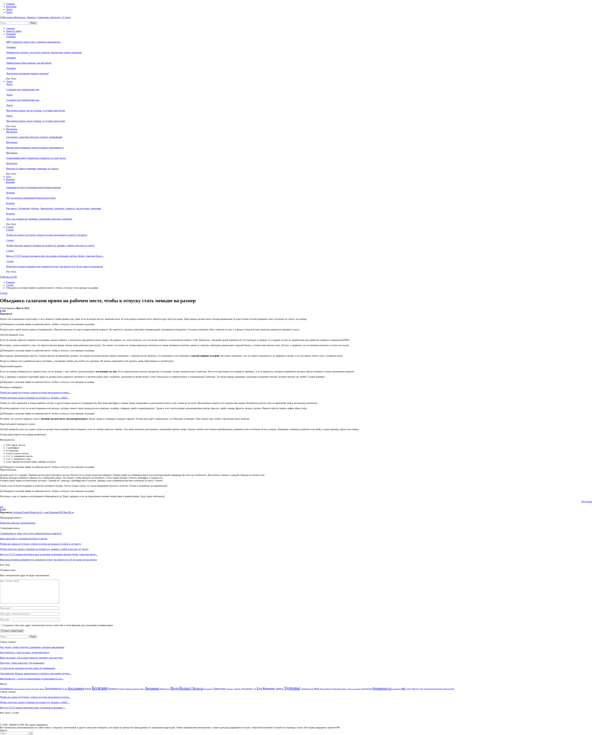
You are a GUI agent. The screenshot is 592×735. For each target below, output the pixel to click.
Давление (229, 689)
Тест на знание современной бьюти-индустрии (31, 198)
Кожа (316, 688)
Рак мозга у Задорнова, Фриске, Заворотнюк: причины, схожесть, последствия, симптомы (53, 208)
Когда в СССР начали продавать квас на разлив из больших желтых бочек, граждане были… (55, 256)
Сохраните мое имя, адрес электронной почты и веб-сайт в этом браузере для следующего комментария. (58, 625)
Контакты (11, 6)
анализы (357, 689)
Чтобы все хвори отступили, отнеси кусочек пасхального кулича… (35, 392)
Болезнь (112, 688)
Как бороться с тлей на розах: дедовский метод (24, 652)
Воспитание (208, 689)
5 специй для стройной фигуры (22, 89)
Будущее (121, 689)
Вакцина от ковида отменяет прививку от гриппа (32, 168)
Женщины (268, 688)
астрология (366, 688)
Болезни (10, 179)
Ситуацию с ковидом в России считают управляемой (34, 137)
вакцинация (396, 689)
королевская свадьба (433, 689)
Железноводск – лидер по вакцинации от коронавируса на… (32, 678)
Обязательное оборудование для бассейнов (28, 63)
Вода (175, 688)
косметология (448, 689)
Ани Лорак (35, 689)
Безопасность (53, 688)
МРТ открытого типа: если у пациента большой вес (33, 42)
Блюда (88, 688)
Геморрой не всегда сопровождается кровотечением (33, 187)
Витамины (152, 688)
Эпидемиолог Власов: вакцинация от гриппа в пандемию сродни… (36, 673)
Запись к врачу (14, 31)
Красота (328, 689)
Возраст (185, 688)
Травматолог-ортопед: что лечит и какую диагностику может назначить (44, 52)
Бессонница (76, 688)
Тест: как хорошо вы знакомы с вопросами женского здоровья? (39, 219)
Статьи (10, 227)
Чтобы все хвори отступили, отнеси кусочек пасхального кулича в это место (46, 235)
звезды (415, 688)
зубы (421, 689)
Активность (6, 688)
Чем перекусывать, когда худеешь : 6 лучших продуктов (35, 110)
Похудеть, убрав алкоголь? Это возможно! (22, 663)
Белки (64, 689)
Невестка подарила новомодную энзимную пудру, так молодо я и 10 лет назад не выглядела (54, 266)
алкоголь (350, 689)
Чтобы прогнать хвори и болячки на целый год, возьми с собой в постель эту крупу (50, 245)
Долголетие (246, 688)
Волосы (197, 688)
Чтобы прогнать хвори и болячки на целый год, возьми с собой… (34, 397)
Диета (9, 81)
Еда (259, 688)
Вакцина (128, 689)
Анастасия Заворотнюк (21, 689)
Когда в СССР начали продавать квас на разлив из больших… (32, 707)
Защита (279, 688)
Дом (254, 689)
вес (1, 506)
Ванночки (135, 689)
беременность (382, 688)
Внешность (165, 689)
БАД (8, 176)
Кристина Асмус (339, 689)
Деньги (237, 689)
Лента (9, 9)
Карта (9, 12)
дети (409, 688)
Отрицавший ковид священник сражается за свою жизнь (36, 158)
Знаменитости (307, 689)
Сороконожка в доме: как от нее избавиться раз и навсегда (31, 533)
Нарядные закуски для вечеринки (17, 523)
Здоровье (11, 34)
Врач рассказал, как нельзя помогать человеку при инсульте (31, 657)
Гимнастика (219, 688)
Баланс (42, 689)
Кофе (322, 689)
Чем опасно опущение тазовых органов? (27, 73)
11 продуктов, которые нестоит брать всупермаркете (27, 668)
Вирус (142, 689)
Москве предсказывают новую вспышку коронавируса (35, 147)
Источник (587, 501)
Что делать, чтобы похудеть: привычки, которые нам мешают (32, 647)
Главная (10, 3)
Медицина (11, 129)
